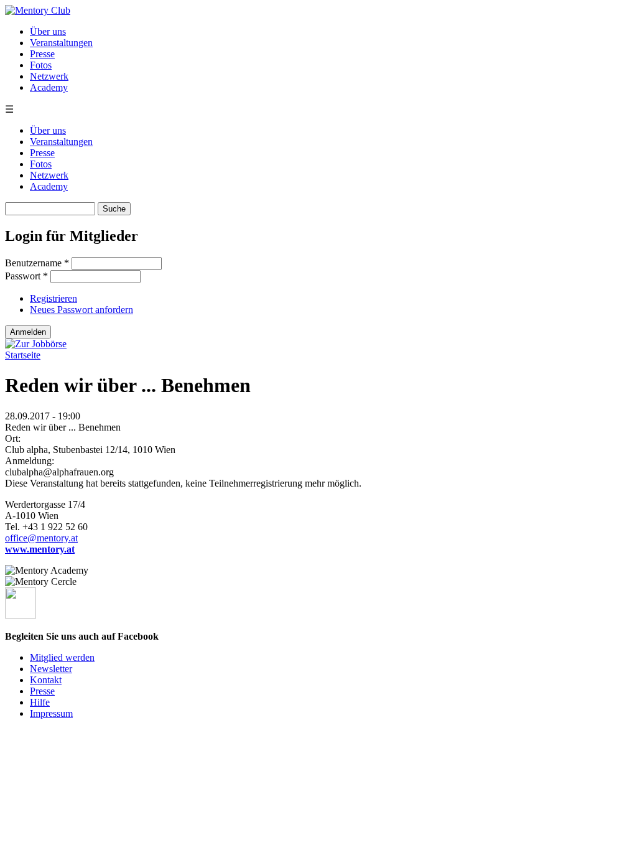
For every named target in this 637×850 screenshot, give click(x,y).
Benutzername (37, 263)
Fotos (41, 65)
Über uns (48, 31)
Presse (42, 54)
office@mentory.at (41, 538)
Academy (49, 87)
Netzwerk (49, 76)
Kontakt (46, 680)
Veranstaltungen (61, 42)
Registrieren (53, 298)
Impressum (51, 713)
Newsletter (51, 668)
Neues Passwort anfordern (81, 309)
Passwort (26, 276)
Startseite (22, 355)
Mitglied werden (62, 657)
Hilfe (40, 702)
